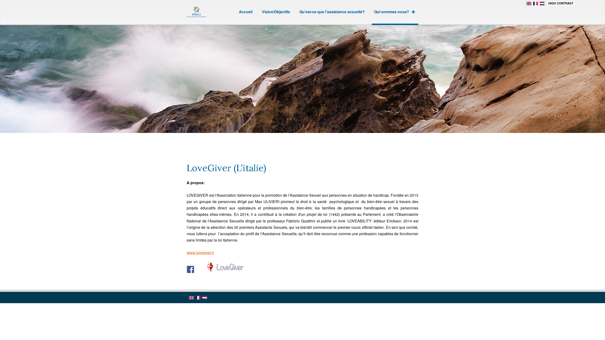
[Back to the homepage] (205, 12)
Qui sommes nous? (391, 11)
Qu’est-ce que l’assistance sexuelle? (332, 11)
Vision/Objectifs (276, 11)
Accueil (245, 11)
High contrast (561, 3)
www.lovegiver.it (200, 252)
